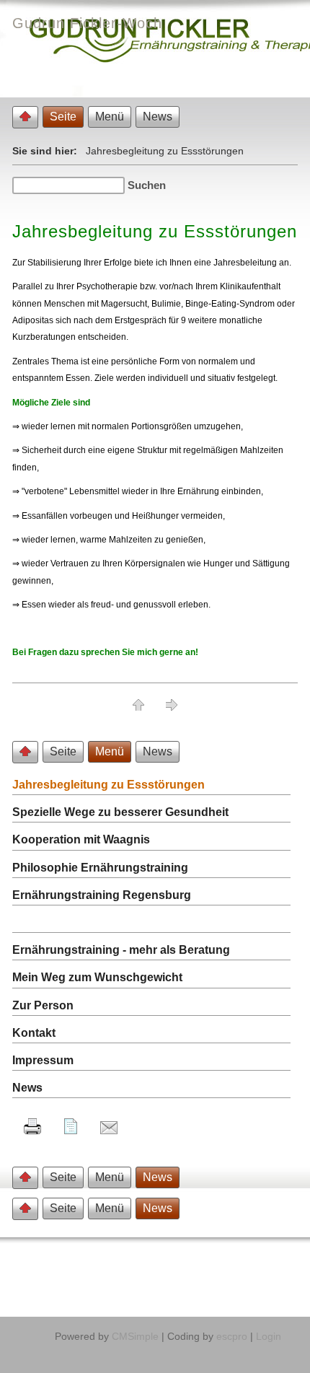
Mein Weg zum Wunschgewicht (97, 977)
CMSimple (135, 1336)
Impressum (43, 1060)
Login (268, 1336)
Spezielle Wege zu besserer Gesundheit (120, 812)
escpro (231, 1336)
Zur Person (43, 1005)
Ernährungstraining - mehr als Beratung (121, 950)
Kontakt (34, 1033)
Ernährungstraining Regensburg (101, 895)
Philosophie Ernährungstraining (100, 867)
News (27, 1088)
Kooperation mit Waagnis (81, 839)
